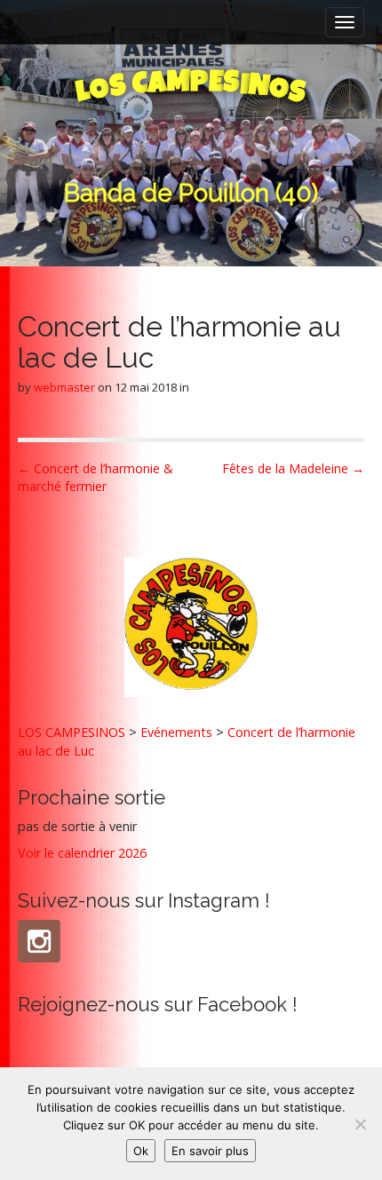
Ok (140, 1151)
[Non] (360, 1124)
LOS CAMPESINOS (71, 732)
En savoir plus (210, 1151)
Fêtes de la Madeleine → (293, 468)
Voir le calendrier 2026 (82, 852)
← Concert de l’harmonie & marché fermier (95, 477)
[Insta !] (39, 941)
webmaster (64, 387)
